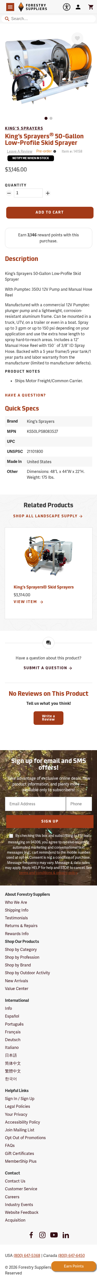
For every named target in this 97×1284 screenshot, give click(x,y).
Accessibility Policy (22, 1122)
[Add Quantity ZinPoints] (48, 193)
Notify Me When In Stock (30, 158)
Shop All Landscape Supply (45, 516)
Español (12, 1016)
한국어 (11, 1078)
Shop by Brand (18, 965)
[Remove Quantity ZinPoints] (9, 193)
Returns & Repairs (21, 925)
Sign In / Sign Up (19, 1098)
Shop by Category (21, 949)
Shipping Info (16, 910)
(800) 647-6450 (71, 1255)
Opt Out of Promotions (25, 1137)
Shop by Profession (22, 957)
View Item (26, 602)
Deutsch (12, 1039)
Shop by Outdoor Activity (27, 972)
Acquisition (15, 1220)
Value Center (16, 988)
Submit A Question (45, 668)
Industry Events (19, 1204)
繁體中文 (13, 1071)
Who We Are (16, 902)
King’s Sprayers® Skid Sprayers (44, 587)
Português (14, 1024)
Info (8, 1008)
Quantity (16, 185)
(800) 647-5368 (27, 1255)
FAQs (10, 1145)
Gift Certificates (19, 1153)
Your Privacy (16, 1114)
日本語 (11, 1055)
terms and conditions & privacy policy (48, 872)
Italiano (12, 1047)
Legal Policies (17, 1106)
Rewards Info (17, 933)
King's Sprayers (24, 129)
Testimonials (16, 918)
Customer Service (21, 1189)
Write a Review (48, 718)
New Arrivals (16, 980)
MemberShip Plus (21, 1161)
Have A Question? (25, 396)
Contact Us (15, 1181)
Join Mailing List (19, 1130)
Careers (12, 1197)
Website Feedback (22, 1212)
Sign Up (49, 822)
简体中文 (13, 1063)
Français (13, 1032)
